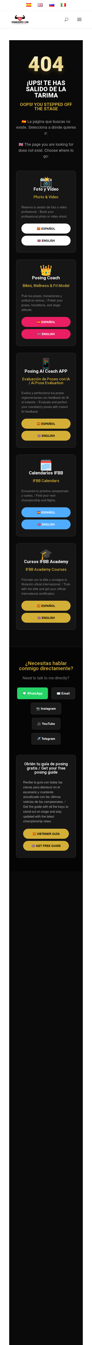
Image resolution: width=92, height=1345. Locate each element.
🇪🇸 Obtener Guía (46, 834)
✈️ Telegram (46, 738)
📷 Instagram (46, 708)
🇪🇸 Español (46, 229)
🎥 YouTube (46, 723)
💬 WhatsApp (32, 693)
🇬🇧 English (46, 240)
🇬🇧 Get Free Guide (46, 846)
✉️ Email (63, 693)
